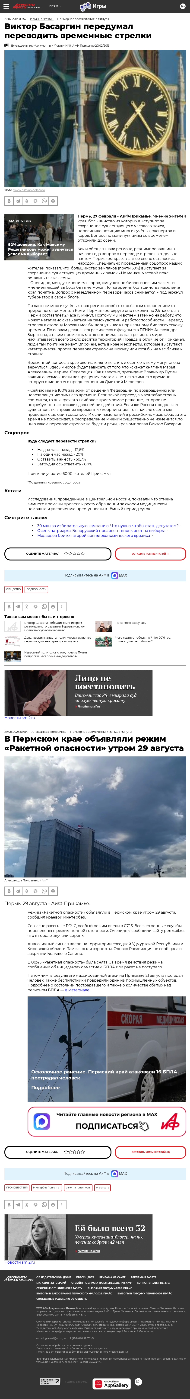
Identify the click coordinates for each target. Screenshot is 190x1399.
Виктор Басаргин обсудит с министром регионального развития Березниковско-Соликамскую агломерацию (54, 626)
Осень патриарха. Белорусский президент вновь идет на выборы (101, 530)
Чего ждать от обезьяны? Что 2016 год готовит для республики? (143, 639)
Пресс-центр (85, 1277)
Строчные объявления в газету (59, 1288)
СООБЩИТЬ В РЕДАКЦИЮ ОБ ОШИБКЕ (61, 1298)
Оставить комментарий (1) (150, 553)
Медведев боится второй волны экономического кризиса (93, 535)
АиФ (45, 880)
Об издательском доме (53, 1277)
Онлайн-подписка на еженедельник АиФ (101, 1282)
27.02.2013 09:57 (15, 19)
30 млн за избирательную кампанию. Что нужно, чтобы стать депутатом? (108, 526)
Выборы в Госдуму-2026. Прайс (110, 1288)
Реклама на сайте (112, 1277)
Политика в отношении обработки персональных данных (71, 1348)
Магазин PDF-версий (51, 1282)
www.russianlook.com (29, 190)
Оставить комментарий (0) (151, 1152)
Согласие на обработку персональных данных (65, 1345)
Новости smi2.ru (19, 718)
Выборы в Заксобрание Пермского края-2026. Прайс (74, 1293)
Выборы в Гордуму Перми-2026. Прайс (144, 1293)
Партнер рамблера (76, 1381)
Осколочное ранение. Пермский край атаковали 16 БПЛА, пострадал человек (105, 1075)
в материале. (77, 990)
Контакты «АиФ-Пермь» (154, 1282)
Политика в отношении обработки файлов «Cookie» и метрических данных (82, 1351)
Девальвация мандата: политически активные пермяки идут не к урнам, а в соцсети (57, 639)
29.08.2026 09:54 (16, 731)
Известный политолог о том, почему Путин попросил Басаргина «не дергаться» (55, 654)
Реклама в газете (143, 1277)
